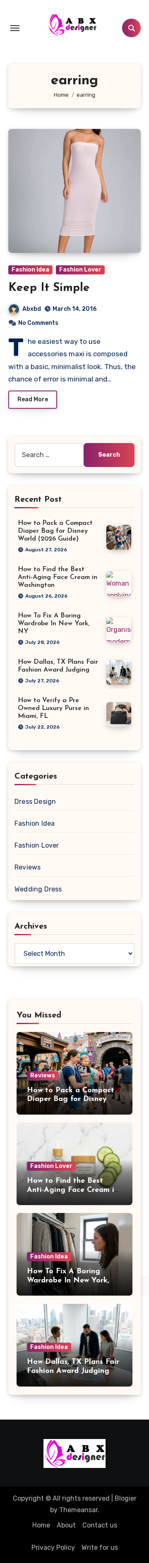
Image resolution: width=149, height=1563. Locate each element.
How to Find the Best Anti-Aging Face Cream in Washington (57, 577)
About (66, 1525)
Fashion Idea (30, 269)
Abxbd (31, 308)
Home (41, 1525)
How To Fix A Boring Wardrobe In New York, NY (53, 623)
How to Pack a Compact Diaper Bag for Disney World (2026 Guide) (55, 531)
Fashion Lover (80, 269)
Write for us (100, 1547)
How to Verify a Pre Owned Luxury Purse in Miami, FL (53, 708)
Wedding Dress (38, 889)
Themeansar (78, 1510)
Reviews (27, 867)
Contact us (99, 1525)
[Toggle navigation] (15, 28)
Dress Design (35, 801)
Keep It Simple (49, 288)
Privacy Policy (53, 1547)
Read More (32, 399)
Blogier (126, 1498)
